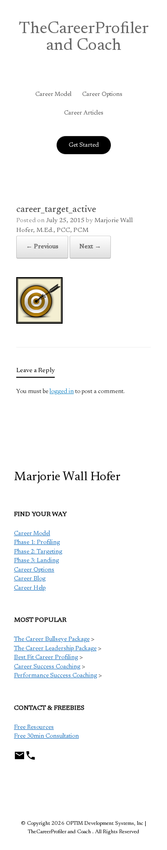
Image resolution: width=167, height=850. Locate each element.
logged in (62, 391)
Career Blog (29, 579)
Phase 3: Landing (36, 561)
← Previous (42, 247)
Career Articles (83, 113)
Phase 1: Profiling (37, 542)
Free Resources (34, 727)
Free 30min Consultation (46, 736)
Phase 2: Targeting (38, 552)
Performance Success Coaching (55, 676)
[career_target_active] (39, 322)
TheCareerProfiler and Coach (84, 37)
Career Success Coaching (47, 667)
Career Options (102, 94)
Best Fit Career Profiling (46, 657)
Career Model (53, 94)
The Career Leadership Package (55, 649)
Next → (90, 247)
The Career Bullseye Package (52, 639)
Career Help (29, 588)
